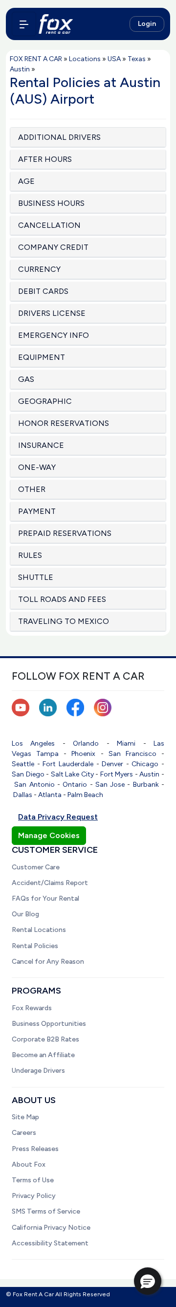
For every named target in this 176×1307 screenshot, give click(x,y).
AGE (26, 181)
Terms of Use (33, 1180)
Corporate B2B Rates (45, 1039)
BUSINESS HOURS (51, 203)
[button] (147, 1281)
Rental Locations (39, 930)
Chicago (145, 764)
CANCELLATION (49, 225)
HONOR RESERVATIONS (63, 423)
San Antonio (34, 784)
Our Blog (25, 914)
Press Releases (35, 1149)
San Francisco (132, 754)
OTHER (31, 489)
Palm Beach (85, 795)
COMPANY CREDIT (53, 247)
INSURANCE (41, 445)
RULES (30, 555)
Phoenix (83, 754)
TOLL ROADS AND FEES (62, 599)
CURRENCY (39, 269)
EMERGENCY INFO (53, 335)
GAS (26, 379)
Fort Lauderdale (68, 764)
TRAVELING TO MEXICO (63, 621)
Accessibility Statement (50, 1243)
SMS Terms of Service (46, 1211)
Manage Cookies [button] (49, 835)
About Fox (28, 1164)
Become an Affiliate (43, 1055)
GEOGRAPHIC (45, 401)
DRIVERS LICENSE (52, 313)
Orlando (86, 743)
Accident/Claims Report (50, 883)
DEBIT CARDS (43, 291)
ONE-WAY (37, 467)
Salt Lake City (72, 774)
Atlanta (50, 795)
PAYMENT (37, 511)
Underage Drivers (38, 1070)
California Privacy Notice (51, 1227)
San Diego (28, 774)
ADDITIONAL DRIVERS (59, 137)
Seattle (23, 764)
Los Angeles (33, 743)
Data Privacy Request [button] (58, 816)
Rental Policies (35, 946)
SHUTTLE (35, 577)
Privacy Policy (34, 1196)
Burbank (146, 784)
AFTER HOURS (45, 159)
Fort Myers (116, 774)
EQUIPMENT (41, 357)
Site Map (25, 1117)
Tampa (47, 754)
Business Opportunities (49, 1023)
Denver (112, 764)
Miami (126, 743)
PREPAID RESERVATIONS (64, 533)
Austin (149, 774)
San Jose (110, 784)
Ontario (75, 784)
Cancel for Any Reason (48, 961)
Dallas (22, 795)
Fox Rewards (32, 1008)
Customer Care (36, 867)
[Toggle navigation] (24, 24)
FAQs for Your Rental (45, 898)
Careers (24, 1133)
